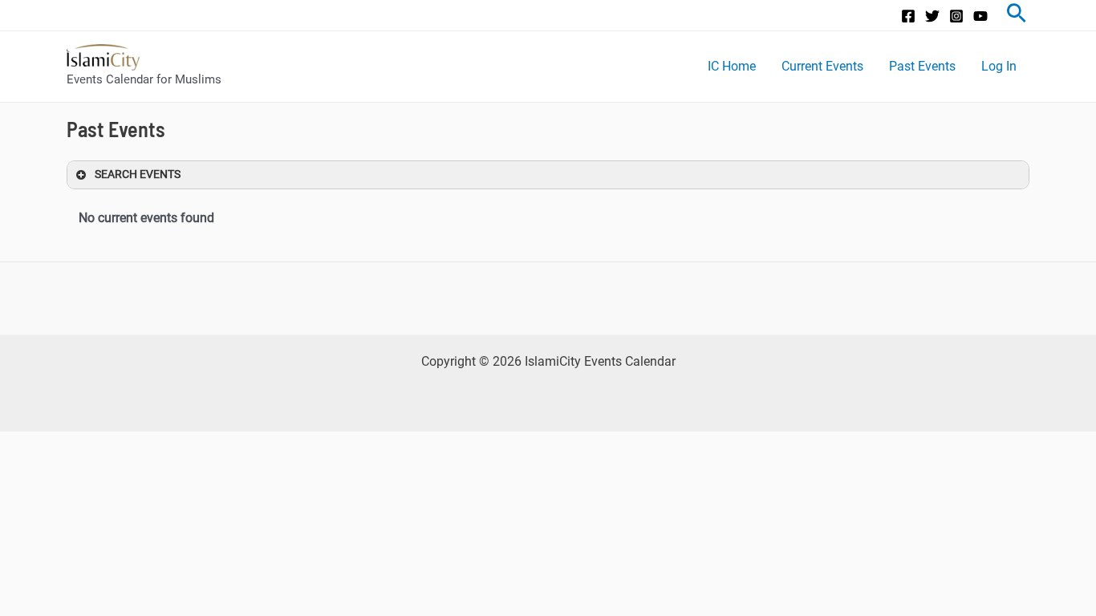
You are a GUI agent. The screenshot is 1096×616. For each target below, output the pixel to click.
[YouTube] (980, 16)
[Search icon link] (1016, 15)
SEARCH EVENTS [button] (138, 174)
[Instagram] (956, 16)
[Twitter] (932, 16)
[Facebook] (908, 16)
